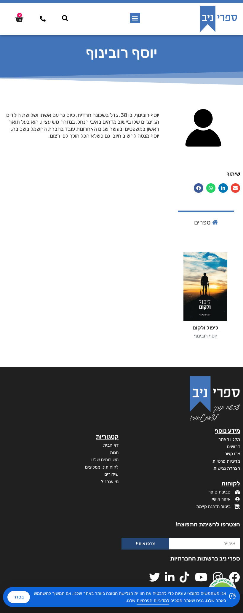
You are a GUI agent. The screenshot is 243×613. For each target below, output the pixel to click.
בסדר (19, 597)
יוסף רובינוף (205, 336)
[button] (135, 18)
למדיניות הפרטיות (153, 600)
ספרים (203, 222)
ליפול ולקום (205, 327)
